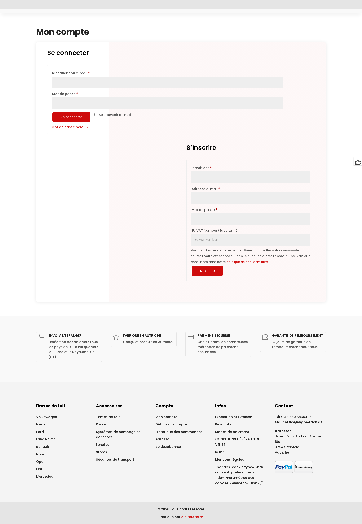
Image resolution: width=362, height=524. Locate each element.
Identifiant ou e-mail (80, 72)
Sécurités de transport (115, 459)
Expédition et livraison (233, 417)
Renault (42, 446)
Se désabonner (168, 446)
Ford (40, 431)
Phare (101, 424)
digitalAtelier (192, 517)
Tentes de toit (108, 417)
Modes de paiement (232, 431)
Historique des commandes (179, 431)
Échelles (103, 444)
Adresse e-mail (215, 188)
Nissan (42, 454)
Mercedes (44, 476)
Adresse (162, 439)
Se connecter (71, 117)
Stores (101, 452)
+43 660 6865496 (297, 417)
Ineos (40, 424)
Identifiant (211, 167)
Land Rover (45, 439)
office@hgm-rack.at (303, 422)
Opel (40, 461)
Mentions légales (229, 459)
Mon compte (166, 417)
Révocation (225, 424)
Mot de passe (74, 93)
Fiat (39, 469)
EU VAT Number (214, 230)
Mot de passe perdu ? (70, 127)
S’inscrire (207, 271)
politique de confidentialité (247, 262)
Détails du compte (171, 424)
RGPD (219, 452)
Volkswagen (46, 417)
